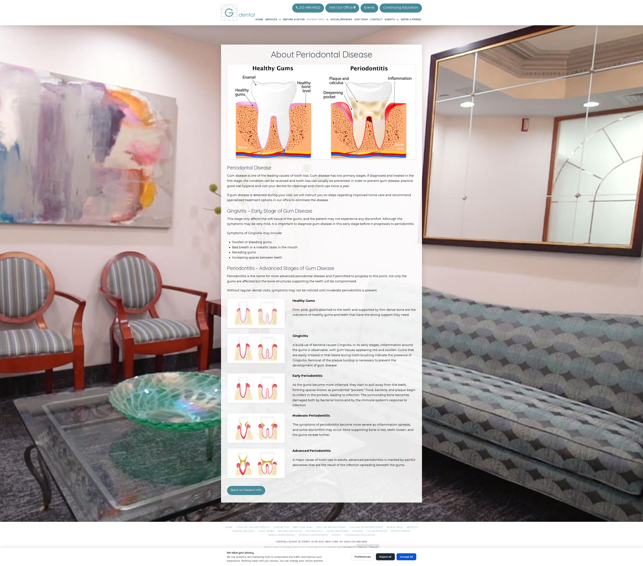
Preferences (363, 556)
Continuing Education (400, 7)
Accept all (406, 556)
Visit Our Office (341, 7)
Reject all (385, 556)
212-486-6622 (309, 7)
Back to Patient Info (246, 490)
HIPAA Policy (294, 547)
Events (369, 7)
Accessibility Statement (320, 547)
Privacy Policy (274, 547)
